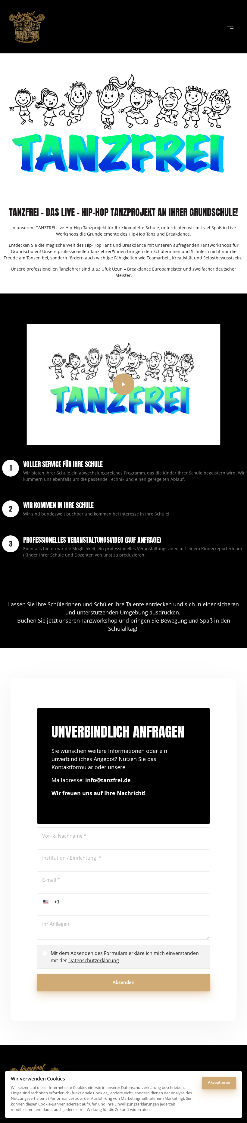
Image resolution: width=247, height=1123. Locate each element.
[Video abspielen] (123, 384)
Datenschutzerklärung (93, 960)
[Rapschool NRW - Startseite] (27, 26)
